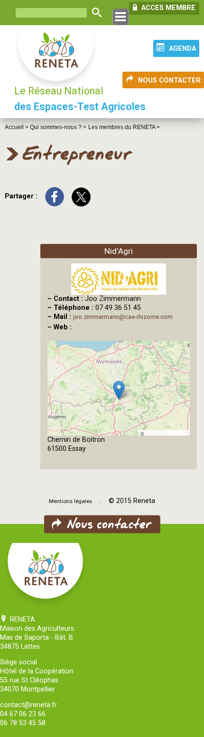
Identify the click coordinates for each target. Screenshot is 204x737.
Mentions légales (70, 501)
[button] (119, 390)
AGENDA (182, 49)
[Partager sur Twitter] (81, 196)
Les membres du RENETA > (124, 127)
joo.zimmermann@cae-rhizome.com (123, 316)
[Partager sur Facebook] (54, 196)
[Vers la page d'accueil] (56, 58)
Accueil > (17, 127)
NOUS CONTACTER (169, 80)
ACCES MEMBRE (167, 8)
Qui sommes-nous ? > (58, 127)
